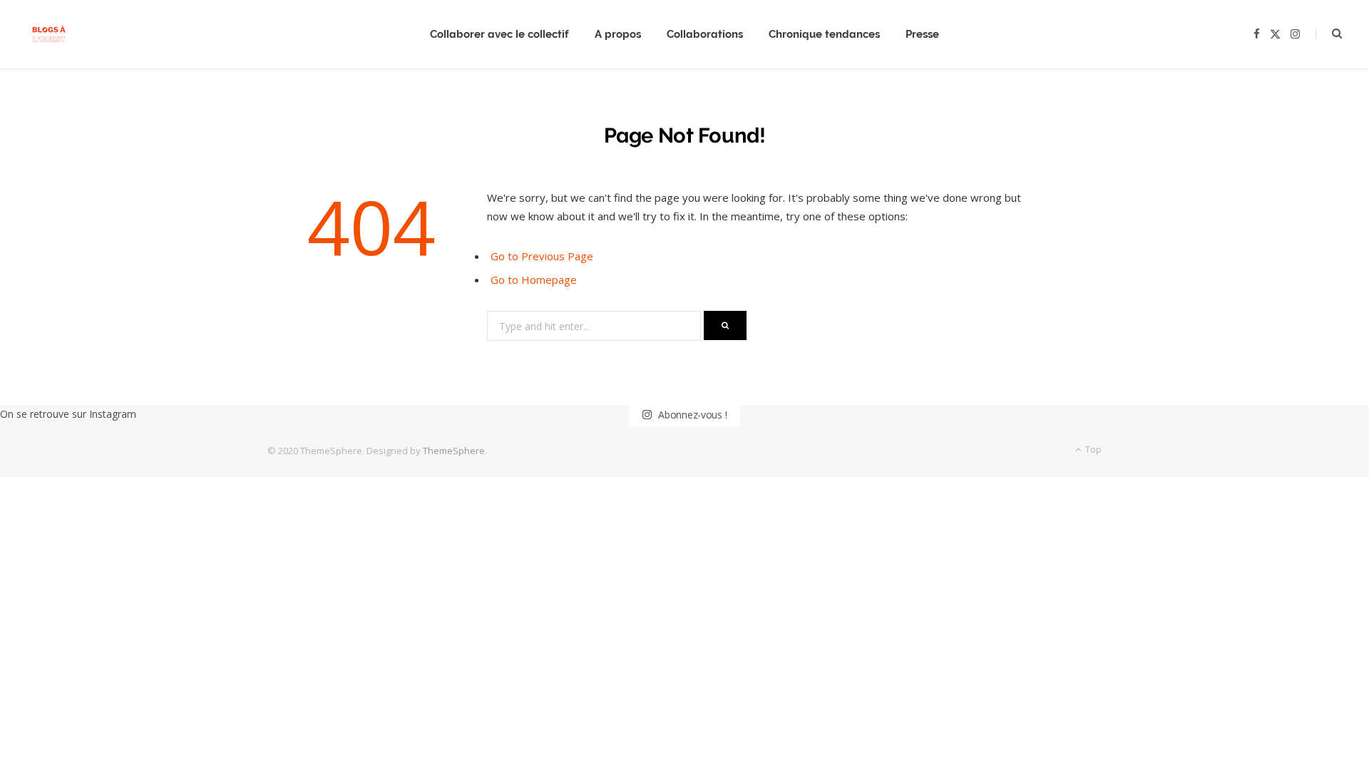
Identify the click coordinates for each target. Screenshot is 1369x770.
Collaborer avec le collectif (499, 34)
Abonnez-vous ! (691, 414)
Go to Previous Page (542, 256)
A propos (618, 34)
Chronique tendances (824, 34)
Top (1092, 449)
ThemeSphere (454, 450)
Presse (922, 34)
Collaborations (705, 34)
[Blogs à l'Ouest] (49, 34)
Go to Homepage (534, 279)
